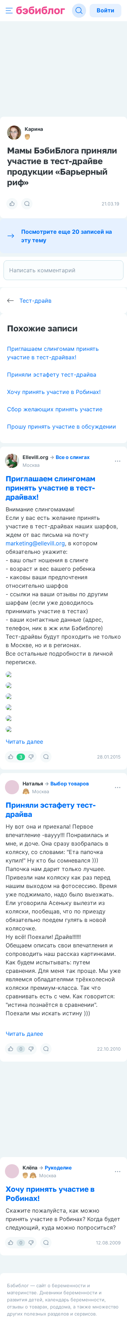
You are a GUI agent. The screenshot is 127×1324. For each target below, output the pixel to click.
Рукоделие (58, 1168)
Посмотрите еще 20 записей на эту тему (66, 236)
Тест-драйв (35, 300)
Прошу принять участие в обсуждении (61, 426)
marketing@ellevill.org (35, 543)
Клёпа (30, 1168)
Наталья (33, 783)
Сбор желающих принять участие (54, 409)
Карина (34, 129)
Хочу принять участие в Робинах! (54, 391)
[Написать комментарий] (63, 270)
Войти (105, 10)
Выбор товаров (69, 783)
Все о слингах (73, 457)
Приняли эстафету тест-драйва (51, 374)
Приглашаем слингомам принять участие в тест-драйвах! (50, 487)
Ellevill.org (35, 457)
